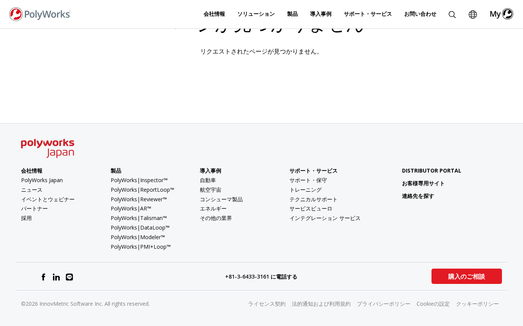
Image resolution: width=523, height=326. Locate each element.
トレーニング (305, 189)
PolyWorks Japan (42, 180)
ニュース (31, 189)
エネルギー (213, 208)
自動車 (208, 180)
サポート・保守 (308, 180)
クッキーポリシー (477, 303)
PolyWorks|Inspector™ (139, 180)
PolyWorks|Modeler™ (138, 237)
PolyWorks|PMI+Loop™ (141, 246)
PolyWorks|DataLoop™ (140, 227)
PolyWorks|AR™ (131, 208)
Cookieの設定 (433, 303)
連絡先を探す (418, 195)
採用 (26, 218)
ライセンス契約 (267, 303)
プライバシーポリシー (383, 303)
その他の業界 (216, 218)
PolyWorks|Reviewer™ (139, 199)
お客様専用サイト (423, 183)
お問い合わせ (420, 13)
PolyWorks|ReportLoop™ (142, 189)
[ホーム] (39, 13)
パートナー (34, 208)
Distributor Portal (431, 170)
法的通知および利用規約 (321, 303)
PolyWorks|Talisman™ (139, 218)
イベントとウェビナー (48, 199)
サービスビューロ (310, 208)
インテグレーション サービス (325, 218)
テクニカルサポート (313, 199)
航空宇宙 (210, 189)
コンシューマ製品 (221, 199)
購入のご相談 (466, 276)
